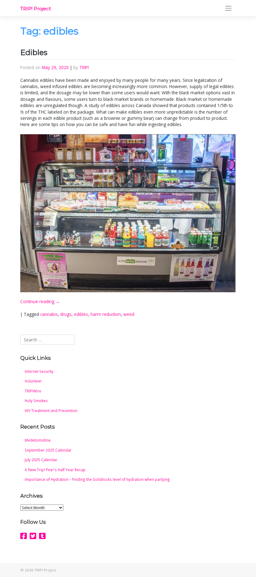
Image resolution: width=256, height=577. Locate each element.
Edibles (33, 52)
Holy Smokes (36, 400)
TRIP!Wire (33, 390)
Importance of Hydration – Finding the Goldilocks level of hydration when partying (97, 479)
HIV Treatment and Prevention (51, 410)
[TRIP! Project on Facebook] (23, 536)
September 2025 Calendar (48, 450)
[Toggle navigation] (228, 8)
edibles (81, 314)
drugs (65, 314)
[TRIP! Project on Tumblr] (42, 536)
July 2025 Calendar (41, 459)
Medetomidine (38, 440)
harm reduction (106, 314)
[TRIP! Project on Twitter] (33, 536)
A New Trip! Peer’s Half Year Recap (55, 469)
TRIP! (84, 67)
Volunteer (33, 380)
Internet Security (39, 371)
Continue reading (40, 301)
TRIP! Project (35, 9)
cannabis (49, 314)
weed (128, 314)
